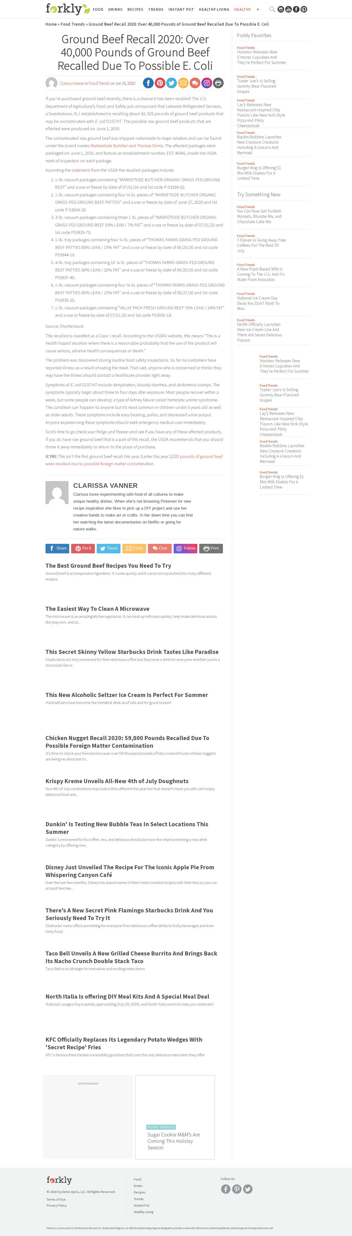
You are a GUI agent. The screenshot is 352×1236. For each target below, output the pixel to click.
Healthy (242, 9)
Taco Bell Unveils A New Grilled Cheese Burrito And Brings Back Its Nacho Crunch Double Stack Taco (131, 957)
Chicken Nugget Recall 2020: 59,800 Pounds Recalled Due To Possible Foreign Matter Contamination (127, 741)
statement (81, 170)
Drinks (115, 9)
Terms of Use (56, 1199)
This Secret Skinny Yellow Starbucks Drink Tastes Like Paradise (132, 652)
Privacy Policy (57, 1205)
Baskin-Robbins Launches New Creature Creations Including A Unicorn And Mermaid (259, 144)
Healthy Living (214, 9)
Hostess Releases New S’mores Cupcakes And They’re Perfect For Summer (261, 57)
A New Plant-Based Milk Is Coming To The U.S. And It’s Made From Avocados (261, 274)
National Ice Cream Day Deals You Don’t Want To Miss (258, 303)
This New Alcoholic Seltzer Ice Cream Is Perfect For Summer (126, 695)
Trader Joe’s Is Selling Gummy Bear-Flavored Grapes (256, 86)
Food (98, 9)
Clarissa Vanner (72, 83)
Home (51, 24)
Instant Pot (181, 9)
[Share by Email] (183, 85)
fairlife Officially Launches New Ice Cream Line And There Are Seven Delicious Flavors (259, 332)
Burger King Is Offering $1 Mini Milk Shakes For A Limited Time (259, 173)
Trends (156, 9)
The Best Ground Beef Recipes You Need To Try (108, 565)
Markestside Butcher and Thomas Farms (126, 145)
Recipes (135, 9)
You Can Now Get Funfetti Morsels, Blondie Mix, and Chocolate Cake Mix (259, 216)
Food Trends (73, 24)
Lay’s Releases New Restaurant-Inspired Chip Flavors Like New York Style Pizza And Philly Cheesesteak (261, 115)
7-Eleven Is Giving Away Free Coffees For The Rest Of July (261, 245)
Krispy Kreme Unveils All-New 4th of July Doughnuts (117, 781)
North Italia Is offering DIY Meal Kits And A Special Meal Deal (127, 996)
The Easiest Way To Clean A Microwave (97, 608)
